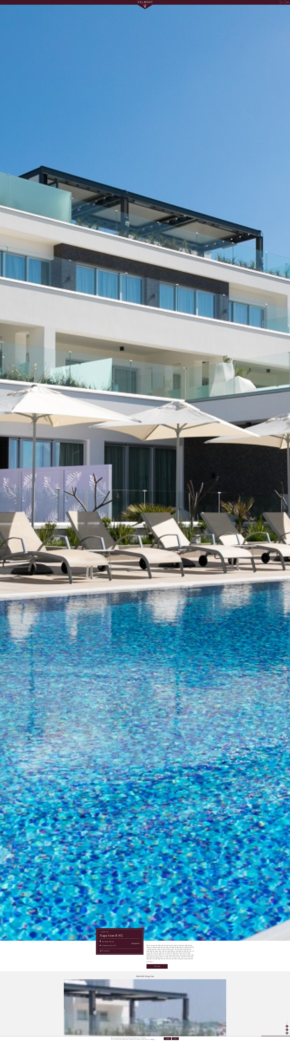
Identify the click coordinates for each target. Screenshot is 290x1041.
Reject (175, 1038)
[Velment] (144, 2)
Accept (167, 1038)
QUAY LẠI (104, 932)
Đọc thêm (150, 961)
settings (152, 1039)
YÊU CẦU (157, 966)
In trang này (105, 951)
